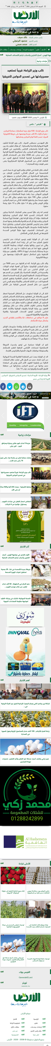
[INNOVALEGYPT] (25, 651)
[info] (19, 3)
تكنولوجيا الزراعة (28, 49)
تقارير (37, 49)
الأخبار (44, 49)
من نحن (15, 1030)
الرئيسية (36, 1018)
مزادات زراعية (42, 60)
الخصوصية (15, 1034)
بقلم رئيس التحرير (36, 1030)
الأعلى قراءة (24, 863)
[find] (23, 3)
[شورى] (25, 617)
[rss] (28, 3)
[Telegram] (23, 386)
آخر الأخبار (24, 546)
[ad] (25, 31)
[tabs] (14, 3)
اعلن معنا (36, 1034)
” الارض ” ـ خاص (36, 123)
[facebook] (37, 3)
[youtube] (32, 3)
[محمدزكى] (25, 796)
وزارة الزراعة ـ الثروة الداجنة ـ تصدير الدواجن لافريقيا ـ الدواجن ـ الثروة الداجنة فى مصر (25, 376)
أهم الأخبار (25, 680)
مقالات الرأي (15, 1026)
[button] (3, 31)
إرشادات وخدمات (15, 49)
